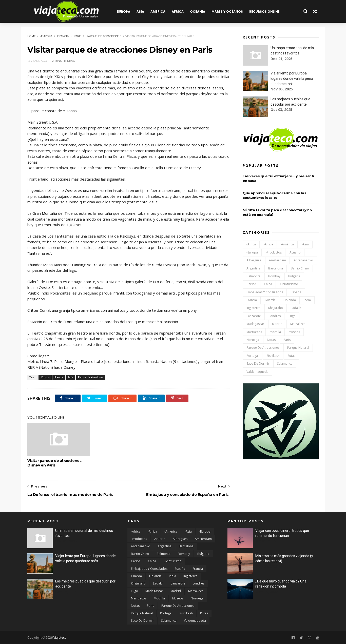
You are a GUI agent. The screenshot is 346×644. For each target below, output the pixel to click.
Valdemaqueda (257, 371)
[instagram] (309, 638)
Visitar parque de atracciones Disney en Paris (54, 462)
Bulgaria (294, 276)
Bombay (274, 276)
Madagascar (255, 324)
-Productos (274, 252)
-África (268, 244)
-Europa (46, 36)
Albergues (253, 260)
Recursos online (264, 11)
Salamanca (285, 363)
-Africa (251, 244)
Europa (123, 11)
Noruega (252, 340)
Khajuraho (275, 308)
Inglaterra (253, 308)
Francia (63, 36)
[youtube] (317, 638)
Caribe (251, 284)
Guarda (270, 300)
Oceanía (197, 11)
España (296, 292)
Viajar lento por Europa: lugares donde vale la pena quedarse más (292, 78)
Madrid (277, 324)
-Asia (305, 244)
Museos (294, 332)
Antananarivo (303, 260)
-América (287, 244)
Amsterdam (277, 260)
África (178, 11)
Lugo (292, 316)
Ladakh (296, 308)
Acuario (295, 252)
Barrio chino (300, 268)
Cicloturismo (289, 284)
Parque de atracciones (103, 36)
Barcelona (275, 268)
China (268, 284)
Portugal (252, 356)
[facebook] (293, 638)
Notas (271, 340)
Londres (275, 316)
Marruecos (254, 332)
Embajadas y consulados (264, 292)
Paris (77, 36)
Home (31, 36)
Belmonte (253, 276)
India (307, 300)
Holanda (289, 300)
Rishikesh (273, 356)
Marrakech (297, 324)
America (157, 11)
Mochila (275, 332)
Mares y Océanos (227, 11)
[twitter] (301, 638)
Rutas (291, 356)
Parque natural (298, 347)
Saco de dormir (257, 363)
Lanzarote (253, 316)
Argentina (253, 268)
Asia (140, 11)
